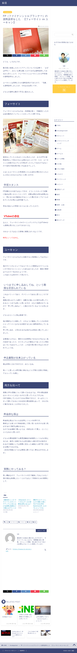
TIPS (58, 125)
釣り (58, 215)
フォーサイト (13, 522)
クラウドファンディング (63, 142)
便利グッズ (60, 189)
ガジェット (60, 136)
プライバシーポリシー (11, 650)
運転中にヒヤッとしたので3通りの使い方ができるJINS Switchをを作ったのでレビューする (40, 504)
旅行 (58, 194)
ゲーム (59, 148)
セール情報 (60, 159)
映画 (58, 199)
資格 (35, 522)
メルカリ (60, 174)
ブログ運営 (60, 169)
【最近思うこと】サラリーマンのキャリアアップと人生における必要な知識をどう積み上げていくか (9, 504)
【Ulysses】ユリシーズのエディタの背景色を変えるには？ (24, 502)
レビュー (60, 184)
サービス (60, 153)
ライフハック (61, 179)
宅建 (29, 522)
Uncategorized (7, 12)
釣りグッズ (60, 220)
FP (6, 522)
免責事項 (22, 650)
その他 (59, 164)
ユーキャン (22, 522)
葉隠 (4, 3)
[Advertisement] (26, 571)
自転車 (59, 210)
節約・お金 (60, 205)
